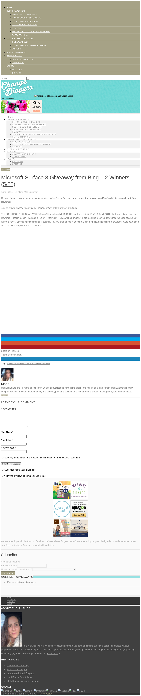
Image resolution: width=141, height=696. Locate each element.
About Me (17, 70)
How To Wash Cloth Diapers (26, 18)
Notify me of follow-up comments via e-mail (25, 476)
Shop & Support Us (16, 52)
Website (4, 396)
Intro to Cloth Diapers (24, 14)
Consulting (18, 63)
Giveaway (5, 169)
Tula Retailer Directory (18, 665)
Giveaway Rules (20, 42)
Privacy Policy (44, 694)
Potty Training (20, 35)
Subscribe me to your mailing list (20, 470)
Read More (52, 653)
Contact (16, 73)
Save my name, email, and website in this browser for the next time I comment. (42, 458)
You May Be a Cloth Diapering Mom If (31, 32)
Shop (9, 604)
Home (9, 8)
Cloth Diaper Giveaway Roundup (29, 45)
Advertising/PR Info (22, 59)
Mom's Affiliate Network (38, 364)
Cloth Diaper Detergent (25, 21)
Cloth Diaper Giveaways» (20, 39)
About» (10, 66)
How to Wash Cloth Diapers (20, 673)
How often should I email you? (16, 569)
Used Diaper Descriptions (19, 677)
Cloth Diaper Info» (17, 11)
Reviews (16, 28)
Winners (16, 49)
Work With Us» (14, 56)
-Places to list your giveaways (21, 582)
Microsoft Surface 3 (16, 364)
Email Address (9, 565)
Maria (20, 192)
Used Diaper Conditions (24, 25)
